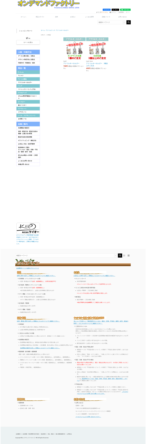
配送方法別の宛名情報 (25, 137)
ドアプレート (22, 108)
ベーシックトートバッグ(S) (26, 89)
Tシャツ (20, 75)
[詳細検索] (124, 22)
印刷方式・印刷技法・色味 (26, 63)
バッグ (20, 86)
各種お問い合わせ (23, 164)
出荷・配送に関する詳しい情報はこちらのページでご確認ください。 (38, 321)
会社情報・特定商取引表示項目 (31, 434)
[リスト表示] (124, 256)
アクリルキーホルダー (25, 82)
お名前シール (22, 119)
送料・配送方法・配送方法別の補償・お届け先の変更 (28, 132)
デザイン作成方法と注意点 (26, 59)
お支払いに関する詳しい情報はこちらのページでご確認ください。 (94, 275)
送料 (56, 17)
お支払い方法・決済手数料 (26, 144)
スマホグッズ (22, 93)
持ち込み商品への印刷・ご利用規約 (28, 156)
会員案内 (18, 434)
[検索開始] (128, 22)
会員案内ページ (21, 268)
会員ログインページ (32, 268)
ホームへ (23, 17)
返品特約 (43, 434)
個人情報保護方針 (60, 434)
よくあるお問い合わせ (25, 161)
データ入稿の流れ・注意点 (26, 56)
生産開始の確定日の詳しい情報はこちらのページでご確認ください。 (40, 348)
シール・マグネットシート (27, 115)
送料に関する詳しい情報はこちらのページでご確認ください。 (36, 275)
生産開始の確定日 (23, 128)
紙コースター (22, 105)
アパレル (21, 72)
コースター (21, 102)
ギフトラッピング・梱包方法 (27, 140)
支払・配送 (51, 434)
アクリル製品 (22, 79)
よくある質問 (89, 17)
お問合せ (69, 434)
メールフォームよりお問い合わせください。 (88, 417)
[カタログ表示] (128, 256)
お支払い (73, 17)
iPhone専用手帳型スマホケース (27, 97)
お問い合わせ (122, 17)
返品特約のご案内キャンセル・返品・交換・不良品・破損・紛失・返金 (28, 149)
